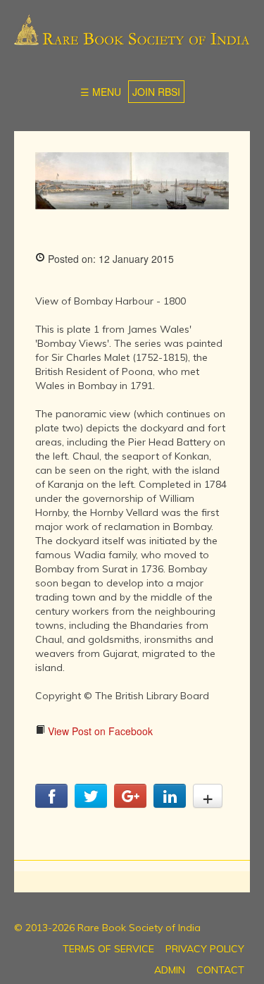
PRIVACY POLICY (205, 948)
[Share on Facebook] (51, 804)
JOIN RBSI (156, 92)
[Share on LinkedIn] (169, 804)
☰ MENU (100, 92)
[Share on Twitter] (91, 804)
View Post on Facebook (99, 731)
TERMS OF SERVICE (108, 948)
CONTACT (220, 970)
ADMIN (170, 970)
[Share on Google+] (130, 804)
